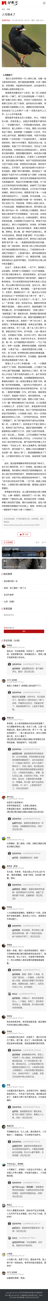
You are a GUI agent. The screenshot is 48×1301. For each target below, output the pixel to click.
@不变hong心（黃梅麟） (23, 1187)
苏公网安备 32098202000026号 (28, 1297)
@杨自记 (16, 1228)
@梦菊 (15, 1111)
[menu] (44, 3)
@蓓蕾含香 (17, 753)
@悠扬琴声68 (18, 1242)
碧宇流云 (10, 797)
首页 (3, 9)
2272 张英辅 (12, 680)
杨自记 (14, 994)
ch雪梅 (9, 1254)
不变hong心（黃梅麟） (16, 1164)
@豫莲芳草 (17, 1146)
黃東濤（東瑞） (13, 866)
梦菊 (8, 1085)
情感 (33, 20)
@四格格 (16, 668)
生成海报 (9, 542)
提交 (24, 631)
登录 (5, 628)
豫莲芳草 (10, 1126)
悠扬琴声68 (6, 20)
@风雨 (15, 857)
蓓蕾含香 (10, 718)
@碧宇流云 (17, 823)
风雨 (8, 838)
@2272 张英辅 (18, 696)
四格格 (9, 645)
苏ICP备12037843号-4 (13, 1295)
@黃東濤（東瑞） (19, 889)
